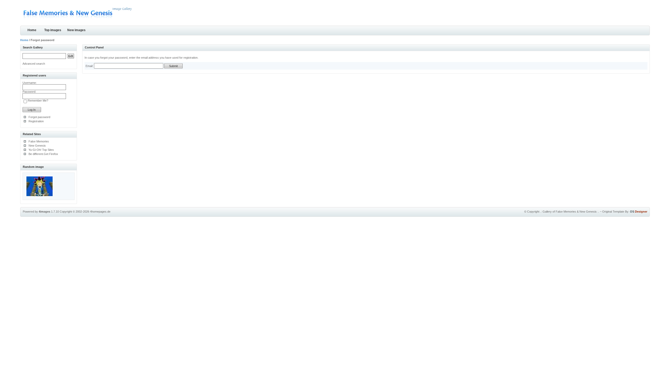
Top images (52, 30)
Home (31, 30)
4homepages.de (100, 211)
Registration (36, 121)
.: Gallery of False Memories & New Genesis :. (569, 211)
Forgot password (39, 117)
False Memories (39, 141)
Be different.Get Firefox (43, 154)
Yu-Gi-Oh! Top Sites (41, 149)
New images (76, 30)
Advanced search (34, 63)
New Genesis (37, 145)
